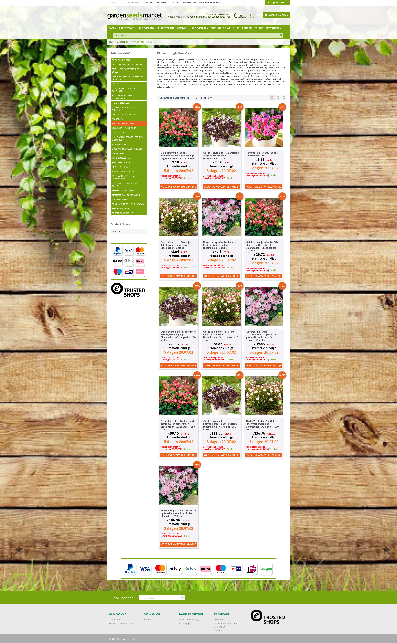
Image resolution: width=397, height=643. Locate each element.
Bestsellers (189, 2)
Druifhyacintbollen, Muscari (127, 64)
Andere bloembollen (123, 213)
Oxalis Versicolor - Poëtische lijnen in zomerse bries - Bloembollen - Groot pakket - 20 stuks (220, 335)
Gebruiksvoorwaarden (225, 623)
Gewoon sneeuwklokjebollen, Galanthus (128, 78)
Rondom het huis (252, 28)
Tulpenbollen (119, 199)
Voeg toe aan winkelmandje (178, 186)
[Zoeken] (281, 36)
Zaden (112, 28)
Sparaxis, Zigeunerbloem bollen (125, 184)
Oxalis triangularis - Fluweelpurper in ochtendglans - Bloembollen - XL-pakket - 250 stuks (221, 425)
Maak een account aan (121, 623)
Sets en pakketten (121, 208)
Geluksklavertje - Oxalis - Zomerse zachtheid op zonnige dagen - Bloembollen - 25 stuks (177, 155)
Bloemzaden (146, 28)
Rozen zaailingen (121, 166)
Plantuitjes (118, 153)
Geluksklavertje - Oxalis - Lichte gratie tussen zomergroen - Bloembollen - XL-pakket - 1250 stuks (178, 425)
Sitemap (148, 619)
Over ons (148, 2)
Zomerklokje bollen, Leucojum (128, 204)
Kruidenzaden (165, 28)
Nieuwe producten (209, 2)
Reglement (162, 2)
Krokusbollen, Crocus (124, 128)
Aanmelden (115, 619)
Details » (188, 178)
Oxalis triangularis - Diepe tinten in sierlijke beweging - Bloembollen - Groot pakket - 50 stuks (178, 335)
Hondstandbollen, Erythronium (122, 97)
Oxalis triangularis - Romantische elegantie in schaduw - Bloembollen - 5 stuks (221, 155)
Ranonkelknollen (122, 162)
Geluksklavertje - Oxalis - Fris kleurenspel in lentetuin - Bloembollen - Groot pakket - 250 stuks (262, 246)
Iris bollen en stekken (123, 114)
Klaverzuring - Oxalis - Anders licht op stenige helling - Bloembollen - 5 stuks (219, 245)
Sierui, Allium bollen (123, 171)
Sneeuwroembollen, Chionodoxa (123, 177)
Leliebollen (118, 132)
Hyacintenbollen (121, 102)
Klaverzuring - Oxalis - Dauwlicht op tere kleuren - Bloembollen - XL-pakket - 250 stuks (178, 513)
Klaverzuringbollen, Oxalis (127, 123)
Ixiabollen (117, 119)
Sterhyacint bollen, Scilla (126, 190)
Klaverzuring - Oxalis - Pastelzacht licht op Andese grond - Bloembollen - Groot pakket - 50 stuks (261, 335)
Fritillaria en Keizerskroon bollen (126, 70)
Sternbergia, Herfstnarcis (126, 195)
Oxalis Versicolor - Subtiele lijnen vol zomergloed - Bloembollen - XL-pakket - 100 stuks (262, 425)
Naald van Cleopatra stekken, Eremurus (128, 138)
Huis (111, 41)
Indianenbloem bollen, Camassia (124, 108)
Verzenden (219, 626)
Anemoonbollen (121, 60)
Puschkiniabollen (121, 157)
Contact (175, 2)
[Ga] (182, 597)
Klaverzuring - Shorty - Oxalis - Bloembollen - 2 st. (262, 154)
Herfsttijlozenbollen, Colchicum (124, 89)
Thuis (236, 28)
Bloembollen (200, 28)
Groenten (117, 83)
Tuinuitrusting (220, 28)
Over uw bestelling (189, 619)
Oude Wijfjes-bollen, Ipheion (127, 148)
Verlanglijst (185, 623)
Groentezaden (127, 28)
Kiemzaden (183, 28)
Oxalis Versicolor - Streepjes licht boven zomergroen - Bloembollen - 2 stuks (176, 245)
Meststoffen (273, 28)
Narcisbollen (119, 144)
